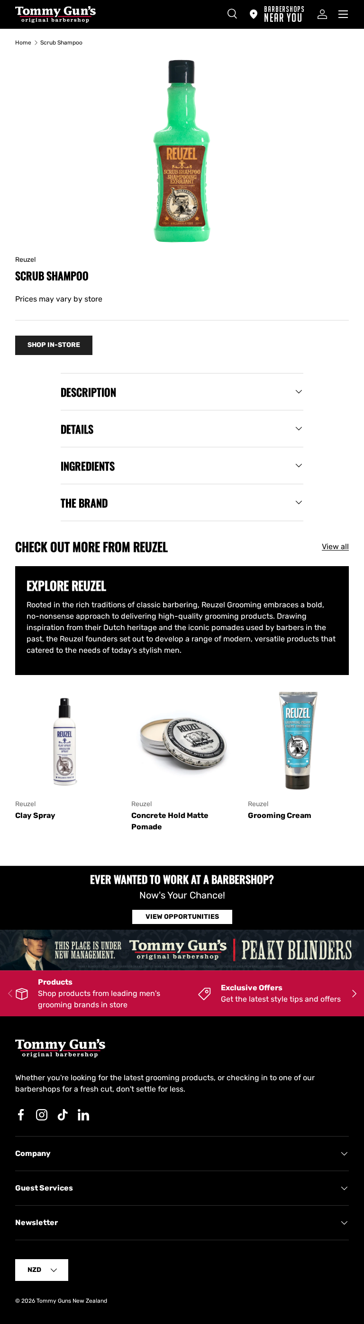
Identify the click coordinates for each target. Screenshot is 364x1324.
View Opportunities (182, 917)
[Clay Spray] (65, 740)
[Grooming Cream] (298, 740)
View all (335, 546)
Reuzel (25, 260)
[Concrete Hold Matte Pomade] (181, 740)
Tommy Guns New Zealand (71, 1300)
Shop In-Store (53, 345)
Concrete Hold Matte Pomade (170, 821)
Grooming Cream (279, 815)
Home (23, 42)
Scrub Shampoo (61, 42)
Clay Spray (35, 815)
